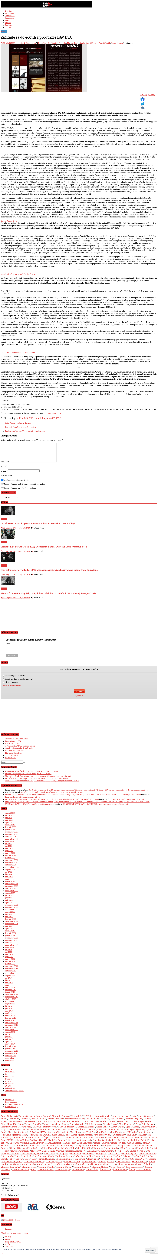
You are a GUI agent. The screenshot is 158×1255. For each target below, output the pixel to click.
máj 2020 (9, 954)
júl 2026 (8, 815)
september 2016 (11, 1058)
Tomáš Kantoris (61, 1164)
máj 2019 (9, 982)
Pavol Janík (62, 1153)
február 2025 (10, 855)
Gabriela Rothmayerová (44, 1126)
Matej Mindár (108, 1145)
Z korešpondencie (134, 1166)
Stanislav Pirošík (72, 1161)
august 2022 (10, 912)
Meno (4, 466)
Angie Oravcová (146, 1116)
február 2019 (10, 989)
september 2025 (11, 839)
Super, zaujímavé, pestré (14, 676)
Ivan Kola (55, 1129)
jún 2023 (8, 898)
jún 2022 (8, 914)
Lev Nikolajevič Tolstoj (137, 1140)
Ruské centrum (63, 1158)
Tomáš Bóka (14, 1164)
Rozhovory (9, 25)
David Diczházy (44, 43)
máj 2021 (9, 926)
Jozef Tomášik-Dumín (39, 1134)
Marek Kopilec (118, 1142)
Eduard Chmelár (33, 1124)
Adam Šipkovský (9, 1116)
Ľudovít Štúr (92, 1169)
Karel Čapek (44, 1137)
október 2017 (10, 1027)
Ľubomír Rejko (62, 1169)
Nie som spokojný (11, 682)
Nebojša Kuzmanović (76, 1150)
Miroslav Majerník (20, 1150)
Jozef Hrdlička (88, 1132)
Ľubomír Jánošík (46, 1169)
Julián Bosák (57, 1134)
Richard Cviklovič (123, 1156)
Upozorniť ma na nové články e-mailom (19, 488)
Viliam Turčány (125, 1164)
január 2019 (10, 992)
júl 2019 (8, 978)
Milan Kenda (112, 1148)
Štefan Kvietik (120, 1169)
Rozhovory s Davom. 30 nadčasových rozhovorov (25, 431)
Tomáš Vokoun (93, 1164)
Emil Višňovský (77, 1124)
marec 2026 (10, 825)
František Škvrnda (10, 1126)
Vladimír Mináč (63, 1166)
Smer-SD (129, 1158)
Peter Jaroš (101, 1153)
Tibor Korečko (123, 1161)
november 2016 (11, 1053)
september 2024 (11, 867)
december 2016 (11, 1051)
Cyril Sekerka (116, 1118)
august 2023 (10, 893)
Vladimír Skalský (81, 1166)
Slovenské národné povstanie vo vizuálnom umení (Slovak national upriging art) (38, 776)
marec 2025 (10, 853)
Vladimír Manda (46, 1166)
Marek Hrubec (85, 1142)
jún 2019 (8, 980)
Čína (33, 1169)
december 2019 (11, 966)
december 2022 (11, 905)
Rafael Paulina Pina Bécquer (88, 1156)
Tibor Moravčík (139, 1161)
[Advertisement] (65, 614)
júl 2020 (8, 949)
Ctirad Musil (92, 1118)
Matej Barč (80, 1145)
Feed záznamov (11, 1102)
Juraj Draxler (85, 1134)
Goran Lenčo (102, 1126)
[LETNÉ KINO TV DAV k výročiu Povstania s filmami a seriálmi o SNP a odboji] (8, 515)
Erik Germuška (94, 1124)
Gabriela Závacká (85, 1126)
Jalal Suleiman (111, 1129)
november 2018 (11, 997)
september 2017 (11, 1030)
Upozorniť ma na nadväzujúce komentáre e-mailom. (24, 484)
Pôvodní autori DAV (13, 741)
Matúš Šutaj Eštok (135, 1145)
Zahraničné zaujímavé (14, 1090)
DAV (39, 1121)
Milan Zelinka (143, 1148)
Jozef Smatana (20, 1134)
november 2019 (11, 968)
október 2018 (10, 999)
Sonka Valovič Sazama (89, 43)
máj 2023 (9, 900)
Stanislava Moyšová (12, 1161)
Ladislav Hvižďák (38, 1140)
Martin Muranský (65, 1145)
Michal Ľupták (83, 1148)
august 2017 (10, 1032)
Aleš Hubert (88, 1116)
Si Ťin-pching (78, 1158)
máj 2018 (9, 1011)
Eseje (7, 20)
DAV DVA (47, 1121)
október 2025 (10, 836)
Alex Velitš (76, 1116)
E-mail (4, 471)
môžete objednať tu (53, 413)
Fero (138, 1124)
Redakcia (108, 1156)
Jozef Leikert (103, 1132)
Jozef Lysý (116, 1132)
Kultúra (8, 23)
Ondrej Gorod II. (137, 1150)
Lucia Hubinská (55, 1142)
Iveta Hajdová (95, 1129)
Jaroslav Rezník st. (18, 1132)
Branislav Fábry (55, 1118)
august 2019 (10, 975)
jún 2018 (8, 1008)
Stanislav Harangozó (34, 1161)
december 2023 (11, 883)
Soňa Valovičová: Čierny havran (18, 423)
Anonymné (13, 1118)
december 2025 (11, 832)
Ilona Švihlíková (149, 1126)
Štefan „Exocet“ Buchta (140, 1169)
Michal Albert (33, 1148)
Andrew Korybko (121, 1116)
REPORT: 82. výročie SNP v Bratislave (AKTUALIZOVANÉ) (28, 774)
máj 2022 (9, 916)
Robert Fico (30, 1158)
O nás (7, 1244)
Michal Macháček (66, 1148)
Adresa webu (6, 475)
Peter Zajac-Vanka (24, 1156)
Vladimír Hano (29, 1166)
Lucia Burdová (38, 1142)
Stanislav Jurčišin (54, 1161)
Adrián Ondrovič (27, 1116)
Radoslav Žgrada (64, 1156)
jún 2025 (8, 846)
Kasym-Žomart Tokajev (91, 1137)
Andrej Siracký (103, 1116)
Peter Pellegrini (129, 1153)
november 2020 (11, 940)
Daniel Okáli (29, 1121)
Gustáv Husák (117, 1126)
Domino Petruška (91, 1121)
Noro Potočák (121, 1150)
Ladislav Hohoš (21, 1140)
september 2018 (11, 1001)
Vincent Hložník (142, 1164)
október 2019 (10, 971)
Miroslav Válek (38, 1150)
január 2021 (10, 935)
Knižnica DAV (10, 757)
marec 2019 (10, 987)
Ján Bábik (131, 1134)
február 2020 (10, 961)
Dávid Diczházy (15, 1124)
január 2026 (10, 829)
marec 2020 (10, 959)
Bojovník (25, 1118)
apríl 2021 (9, 928)
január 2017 (10, 1048)
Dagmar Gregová (133, 1118)
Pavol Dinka (49, 1153)
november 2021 (11, 924)
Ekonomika (9, 13)
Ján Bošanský (118, 1134)
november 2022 (11, 907)
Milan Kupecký (127, 1148)
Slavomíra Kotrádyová (112, 1158)
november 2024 (11, 862)
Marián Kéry (16, 1145)
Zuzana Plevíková (20, 1169)
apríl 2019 (9, 985)
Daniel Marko (15, 1121)
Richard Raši (139, 1156)
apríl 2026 (9, 822)
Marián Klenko (73, 43)
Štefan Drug (105, 1169)
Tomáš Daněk (104, 43)
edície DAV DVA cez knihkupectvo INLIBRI (39, 418)
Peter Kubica (114, 1153)
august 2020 (10, 947)
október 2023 (10, 888)
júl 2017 (8, 1034)
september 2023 (11, 891)
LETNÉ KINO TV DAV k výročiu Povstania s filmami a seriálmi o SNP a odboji (38, 523)
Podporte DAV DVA (13, 1242)
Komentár (5, 462)
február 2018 (10, 1018)
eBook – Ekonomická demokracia (19, 748)
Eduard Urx (48, 1124)
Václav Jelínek (117, 1166)
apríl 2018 (9, 1013)
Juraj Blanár (71, 1134)
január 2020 (10, 964)
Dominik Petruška (58, 43)
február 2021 (10, 933)
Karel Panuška (29, 1137)
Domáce (8, 11)
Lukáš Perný (70, 1142)
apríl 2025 (9, 851)
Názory (8, 1081)
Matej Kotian (94, 1145)
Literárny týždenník (19, 1142)
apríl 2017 (9, 1041)
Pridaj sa (8, 1239)
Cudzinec (104, 1118)
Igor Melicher (132, 1126)
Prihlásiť (8, 1229)
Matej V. (121, 1145)
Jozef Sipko (6, 1134)
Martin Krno (48, 1145)
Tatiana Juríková (106, 1161)
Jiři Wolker (34, 1132)
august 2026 (10, 813)
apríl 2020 (9, 957)
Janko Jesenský (138, 1129)
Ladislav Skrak (100, 1140)
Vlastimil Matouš (100, 1166)
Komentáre (9, 18)
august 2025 (10, 841)
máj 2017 (9, 1039)
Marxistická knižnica (13, 753)
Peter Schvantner (147, 1153)
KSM (9, 1140)
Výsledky (79, 695)
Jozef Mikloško (130, 1132)
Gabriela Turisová (67, 1126)
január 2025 (10, 858)
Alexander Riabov (60, 1116)
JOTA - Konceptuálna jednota (55, 1132)
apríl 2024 (9, 879)
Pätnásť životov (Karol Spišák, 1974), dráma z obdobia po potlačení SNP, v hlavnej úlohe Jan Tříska (48, 593)
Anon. (3, 1118)
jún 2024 (8, 874)
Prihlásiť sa (9, 1099)
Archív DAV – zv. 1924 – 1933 (16, 739)
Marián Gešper (134, 1142)
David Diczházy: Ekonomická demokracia (18, 352)
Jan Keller (124, 1129)
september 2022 (11, 909)
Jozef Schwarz (145, 1132)
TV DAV (8, 27)
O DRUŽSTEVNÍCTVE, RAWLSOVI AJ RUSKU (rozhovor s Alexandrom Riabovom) (95, 804)
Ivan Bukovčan (29, 1129)
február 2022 (10, 919)
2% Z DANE (10, 1246)
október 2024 (10, 865)
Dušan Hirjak (138, 1121)
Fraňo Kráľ (26, 1126)
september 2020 (11, 945)
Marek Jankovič (101, 1142)
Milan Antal (98, 1148)
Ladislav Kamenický (59, 1140)
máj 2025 (9, 848)
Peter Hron (88, 1153)
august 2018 (10, 1004)
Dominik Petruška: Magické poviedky (20, 427)
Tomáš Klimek (117, 43)
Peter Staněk (7, 1156)
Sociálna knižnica (12, 755)
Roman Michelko (46, 1158)
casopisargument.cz (74, 1118)
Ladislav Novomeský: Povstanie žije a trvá (22, 797)
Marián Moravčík (32, 1145)
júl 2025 (8, 843)
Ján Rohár (15, 1137)
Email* (8, 643)
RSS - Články (15, 1220)
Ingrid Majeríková (11, 1129)
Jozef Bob (75, 1132)
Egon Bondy (62, 1124)
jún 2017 (8, 1037)
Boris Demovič (38, 1118)
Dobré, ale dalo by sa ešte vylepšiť (18, 679)
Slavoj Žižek (93, 1158)
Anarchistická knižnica (14, 750)
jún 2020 (8, 952)
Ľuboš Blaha (78, 1169)
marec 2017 (10, 1044)
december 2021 (11, 921)
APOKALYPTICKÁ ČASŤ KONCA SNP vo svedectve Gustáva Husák (31, 771)
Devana (57, 1121)
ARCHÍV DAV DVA (12, 743)
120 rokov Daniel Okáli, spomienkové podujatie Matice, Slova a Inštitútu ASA (51, 792)
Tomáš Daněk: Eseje (9, 221)
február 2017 (10, 1046)
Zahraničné (10, 15)
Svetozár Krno (89, 1161)
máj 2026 (9, 820)
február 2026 (10, 827)
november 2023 (11, 886)
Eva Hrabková (127, 1124)
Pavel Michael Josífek (31, 1153)
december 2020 (11, 938)
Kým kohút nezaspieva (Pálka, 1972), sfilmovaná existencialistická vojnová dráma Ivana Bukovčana (49, 570)
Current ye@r (7, 497)
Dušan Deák (124, 1121)
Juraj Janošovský (102, 1134)
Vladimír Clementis (10, 1166)
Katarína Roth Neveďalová (117, 1137)
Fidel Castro (147, 1124)
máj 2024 (9, 876)
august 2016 (10, 1060)
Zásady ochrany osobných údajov (14, 1233)
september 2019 (11, 973)
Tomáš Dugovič (44, 1164)
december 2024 (11, 860)
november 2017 (11, 1025)
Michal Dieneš (49, 1148)
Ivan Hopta (43, 1129)
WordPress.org (11, 1107)
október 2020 (10, 942)
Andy (133, 1116)
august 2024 (10, 869)
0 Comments (30, 43)
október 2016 (10, 1055)
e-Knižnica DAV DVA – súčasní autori (20, 746)
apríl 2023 (9, 902)
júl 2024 (8, 872)
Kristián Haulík (139, 1137)
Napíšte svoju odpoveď (12, 685)
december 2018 (11, 994)
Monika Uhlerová (56, 1150)
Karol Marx (57, 1137)
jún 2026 (8, 818)
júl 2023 (8, 895)
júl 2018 (8, 1006)
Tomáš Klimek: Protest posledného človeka (18, 274)
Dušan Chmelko (108, 1121)
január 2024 (10, 881)
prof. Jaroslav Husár (44, 1156)
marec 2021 (10, 931)
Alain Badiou (43, 1116)
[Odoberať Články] (5, 1220)
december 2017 (11, 1022)
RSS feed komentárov (14, 1104)
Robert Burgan (16, 1158)
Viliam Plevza (109, 1164)
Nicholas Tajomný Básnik (100, 1150)
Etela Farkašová (110, 1124)
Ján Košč (142, 1134)
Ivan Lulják (67, 1129)
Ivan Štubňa (81, 1129)
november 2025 (11, 834)
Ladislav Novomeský (81, 1140)
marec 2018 (10, 1015)
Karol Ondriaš (71, 1137)
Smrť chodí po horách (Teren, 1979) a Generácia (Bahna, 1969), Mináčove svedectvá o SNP (44, 546)
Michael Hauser (17, 1148)
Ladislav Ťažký (116, 1140)
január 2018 (10, 1020)
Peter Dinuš (75, 1153)
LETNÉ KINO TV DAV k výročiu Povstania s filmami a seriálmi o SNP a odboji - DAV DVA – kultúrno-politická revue (52, 799)
